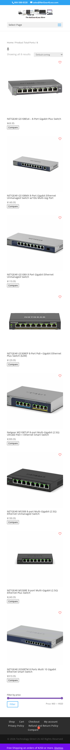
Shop (12, 721)
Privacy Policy (16, 725)
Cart (21, 721)
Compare (13, 127)
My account (51, 721)
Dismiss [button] (58, 747)
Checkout (34, 721)
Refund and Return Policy (43, 725)
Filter (12, 704)
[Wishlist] (60, 62)
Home (10, 42)
